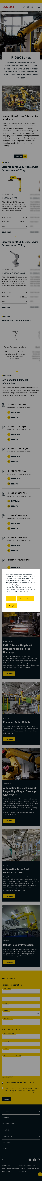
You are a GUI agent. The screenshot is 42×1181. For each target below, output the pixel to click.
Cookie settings (25, 599)
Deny (10, 599)
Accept (11, 606)
